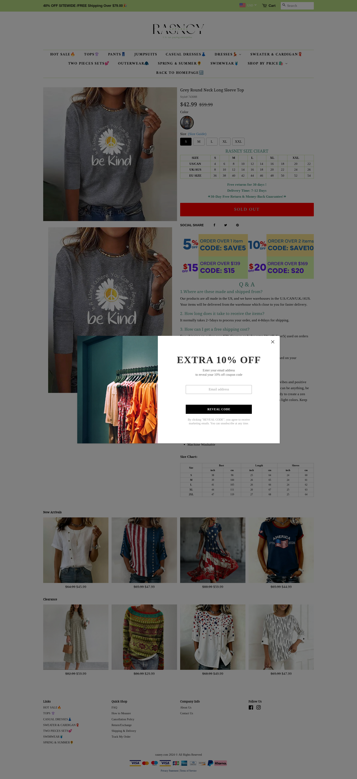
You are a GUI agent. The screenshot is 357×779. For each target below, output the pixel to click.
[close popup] (272, 342)
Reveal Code (218, 409)
